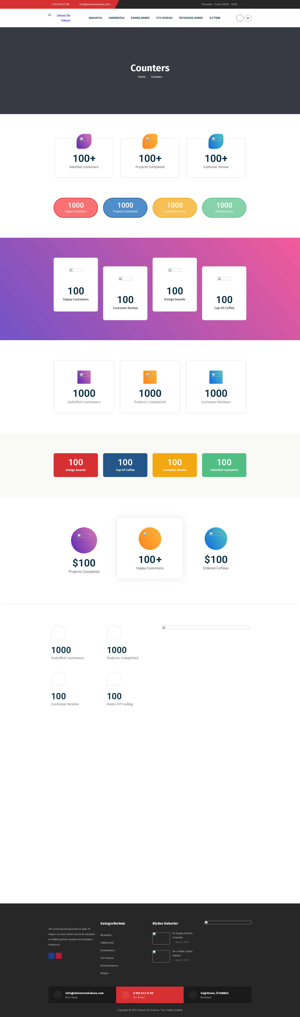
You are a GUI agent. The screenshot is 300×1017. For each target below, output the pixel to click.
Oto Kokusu (107, 958)
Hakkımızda (107, 942)
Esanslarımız (108, 950)
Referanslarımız (109, 965)
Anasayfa (106, 935)
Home (141, 76)
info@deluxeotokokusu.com (84, 993)
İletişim (105, 973)
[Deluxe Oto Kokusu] (59, 18)
